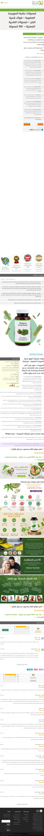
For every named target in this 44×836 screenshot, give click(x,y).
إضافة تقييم (5, 630)
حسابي (26, 816)
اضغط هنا (8, 383)
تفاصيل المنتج (39, 354)
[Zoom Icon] (20, 33)
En (3, 2)
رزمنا (37, 10)
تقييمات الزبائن (33, 354)
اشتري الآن (40, 124)
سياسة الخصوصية (16, 822)
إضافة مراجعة (33, 680)
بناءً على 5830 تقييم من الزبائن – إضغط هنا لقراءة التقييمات (24, 458)
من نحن (29, 10)
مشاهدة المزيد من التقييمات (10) (22, 804)
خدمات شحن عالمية (16, 816)
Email (9, 819)
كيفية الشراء (26, 814)
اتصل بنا (25, 10)
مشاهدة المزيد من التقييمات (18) (22, 664)
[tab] (39, 354)
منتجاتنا (33, 10)
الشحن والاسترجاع (16, 817)
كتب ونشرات (30, 669)
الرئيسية (41, 10)
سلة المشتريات (25, 817)
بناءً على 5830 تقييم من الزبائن (34, 57)
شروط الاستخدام (16, 824)
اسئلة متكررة (17, 814)
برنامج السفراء (25, 819)
